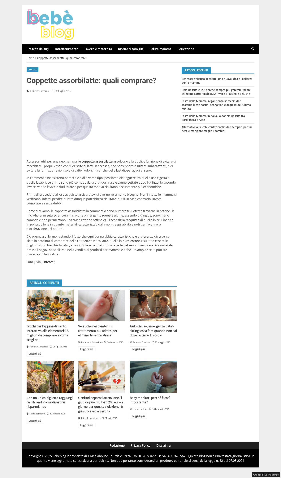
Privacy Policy (140, 445)
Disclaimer (164, 445)
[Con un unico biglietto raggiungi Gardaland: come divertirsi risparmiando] (50, 376)
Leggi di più (35, 353)
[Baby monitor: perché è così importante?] (153, 376)
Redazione (117, 445)
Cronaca (32, 69)
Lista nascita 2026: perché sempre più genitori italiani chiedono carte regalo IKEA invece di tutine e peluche (216, 91)
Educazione (186, 49)
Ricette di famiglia (131, 49)
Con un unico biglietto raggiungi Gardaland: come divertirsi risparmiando (50, 402)
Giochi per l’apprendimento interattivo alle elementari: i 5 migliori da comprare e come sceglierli (48, 333)
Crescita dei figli (38, 49)
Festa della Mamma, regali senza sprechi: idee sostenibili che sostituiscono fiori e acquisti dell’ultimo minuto (216, 104)
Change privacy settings (266, 474)
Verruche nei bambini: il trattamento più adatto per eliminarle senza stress (97, 330)
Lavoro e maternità (98, 49)
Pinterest (48, 262)
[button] (252, 49)
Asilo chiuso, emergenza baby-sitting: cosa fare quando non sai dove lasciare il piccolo (153, 330)
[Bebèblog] (50, 24)
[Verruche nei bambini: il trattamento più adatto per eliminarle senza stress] (101, 305)
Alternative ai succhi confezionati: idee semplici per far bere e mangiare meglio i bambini (217, 129)
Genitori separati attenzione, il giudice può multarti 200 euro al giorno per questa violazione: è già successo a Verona (101, 404)
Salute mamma (160, 49)
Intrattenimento (66, 49)
